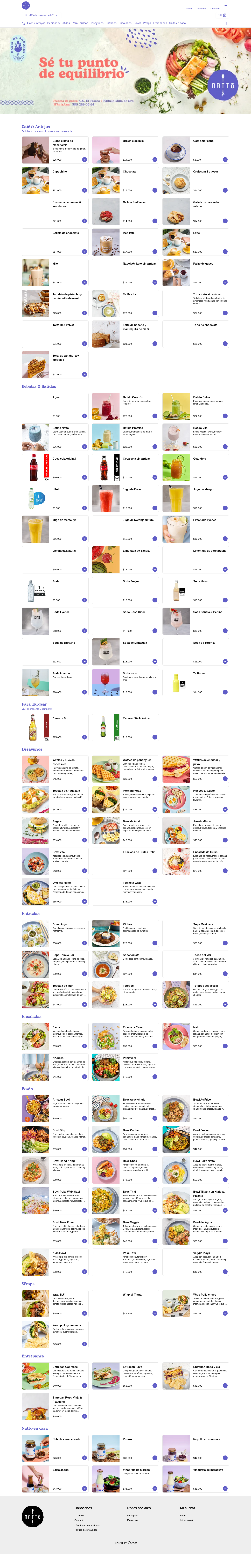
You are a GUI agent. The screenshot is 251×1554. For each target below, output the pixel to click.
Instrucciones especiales (148, 737)
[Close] (230, 726)
